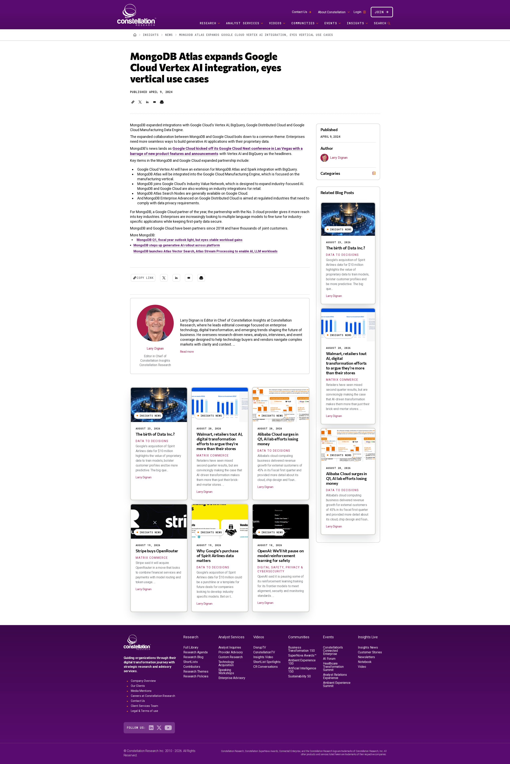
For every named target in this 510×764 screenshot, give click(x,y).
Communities (303, 23)
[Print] (162, 102)
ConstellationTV (264, 652)
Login (357, 12)
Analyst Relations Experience (335, 676)
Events (330, 23)
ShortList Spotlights (267, 662)
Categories (330, 173)
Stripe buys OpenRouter (157, 550)
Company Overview (143, 680)
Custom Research (230, 657)
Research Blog (193, 657)
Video (362, 667)
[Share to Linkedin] (147, 102)
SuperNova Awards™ (302, 655)
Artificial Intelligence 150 (302, 669)
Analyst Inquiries (229, 647)
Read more (187, 351)
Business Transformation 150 (301, 649)
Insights (355, 23)
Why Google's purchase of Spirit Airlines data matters (217, 555)
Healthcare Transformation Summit (333, 667)
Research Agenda (195, 652)
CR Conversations (265, 667)
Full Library (190, 647)
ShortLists (190, 662)
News (169, 35)
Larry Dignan (155, 348)
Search (380, 23)
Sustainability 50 (299, 676)
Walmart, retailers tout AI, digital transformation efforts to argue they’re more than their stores (220, 441)
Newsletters (366, 657)
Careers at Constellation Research (153, 695)
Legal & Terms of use (144, 710)
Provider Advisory (230, 652)
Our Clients (138, 685)
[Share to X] (140, 102)
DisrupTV (259, 647)
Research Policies (195, 676)
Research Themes (195, 671)
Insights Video (263, 657)
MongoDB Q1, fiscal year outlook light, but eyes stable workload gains (189, 240)
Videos (275, 23)
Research (208, 23)
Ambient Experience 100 (301, 661)
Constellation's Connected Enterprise (333, 651)
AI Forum (329, 659)
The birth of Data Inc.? (155, 434)
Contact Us (299, 12)
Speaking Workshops (226, 671)
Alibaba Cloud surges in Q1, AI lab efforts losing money (278, 439)
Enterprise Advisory (231, 678)
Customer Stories (370, 652)
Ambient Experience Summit (336, 684)
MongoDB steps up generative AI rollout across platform (176, 245)
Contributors (191, 667)
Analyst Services (243, 23)
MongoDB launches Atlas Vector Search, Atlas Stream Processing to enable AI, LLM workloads (205, 251)
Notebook (364, 662)
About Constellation (331, 12)
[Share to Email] (154, 102)
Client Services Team (144, 705)
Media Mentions (141, 690)
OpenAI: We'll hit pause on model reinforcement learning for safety (281, 555)
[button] (133, 102)
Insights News (368, 647)
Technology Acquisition (226, 663)
